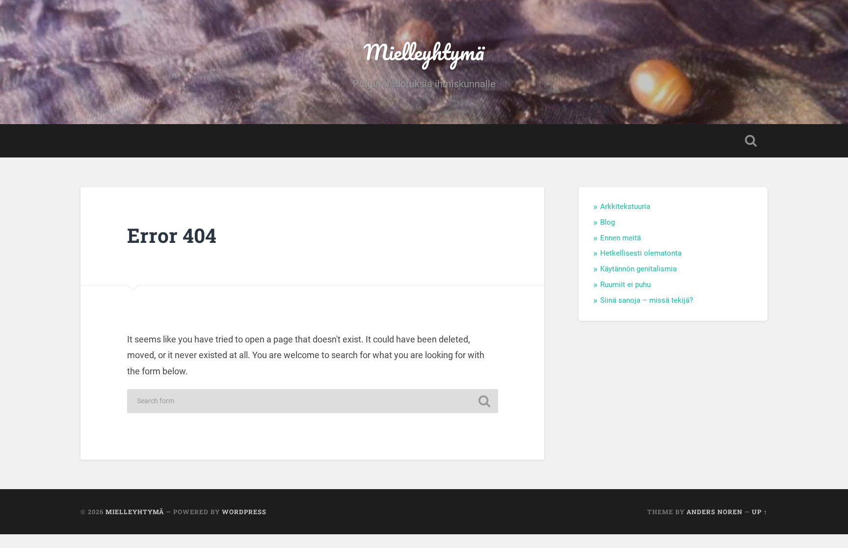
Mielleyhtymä (424, 51)
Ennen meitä (620, 238)
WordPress (244, 512)
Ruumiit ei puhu (625, 284)
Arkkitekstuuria (625, 206)
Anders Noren (714, 512)
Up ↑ (760, 512)
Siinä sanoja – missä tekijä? (646, 300)
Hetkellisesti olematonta (641, 253)
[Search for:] (312, 401)
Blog (607, 222)
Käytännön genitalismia (638, 268)
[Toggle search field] (751, 140)
